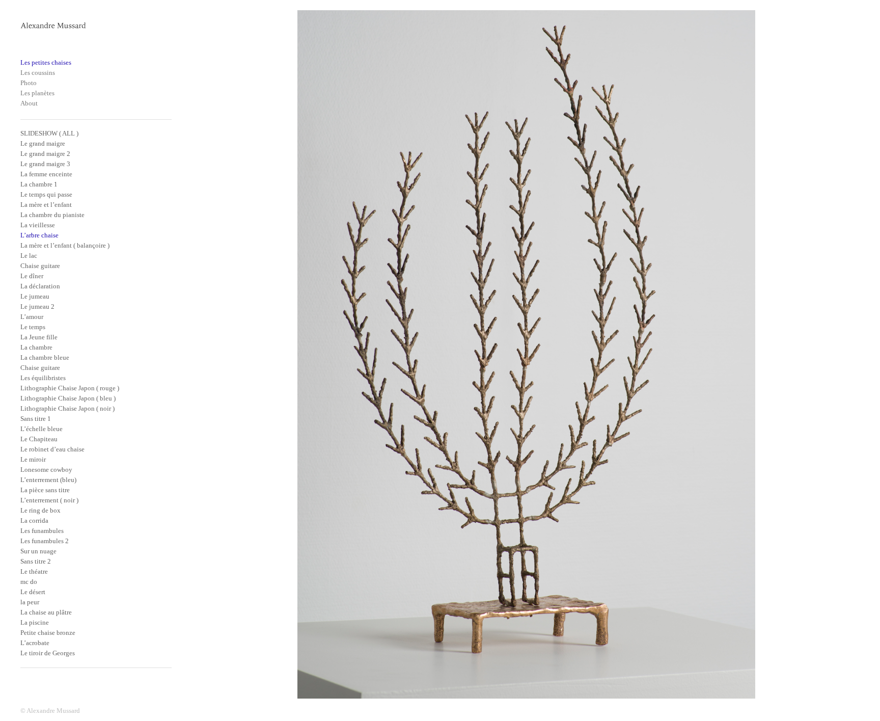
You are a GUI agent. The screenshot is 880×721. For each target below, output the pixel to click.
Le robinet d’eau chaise (52, 449)
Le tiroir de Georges (47, 653)
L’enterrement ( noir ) (49, 500)
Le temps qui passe (46, 194)
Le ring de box (40, 510)
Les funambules (42, 530)
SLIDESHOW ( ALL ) (49, 133)
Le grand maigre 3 (45, 164)
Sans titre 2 (35, 561)
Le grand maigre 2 (45, 153)
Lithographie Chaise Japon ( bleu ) (68, 398)
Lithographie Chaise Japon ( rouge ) (69, 388)
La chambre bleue (44, 357)
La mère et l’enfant (46, 204)
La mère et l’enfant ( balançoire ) (64, 245)
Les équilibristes (43, 378)
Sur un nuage (38, 551)
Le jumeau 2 (37, 306)
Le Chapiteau (39, 439)
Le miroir (33, 459)
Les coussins (37, 72)
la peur (29, 602)
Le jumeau (34, 296)
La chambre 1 (39, 184)
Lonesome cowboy (46, 469)
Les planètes (37, 93)
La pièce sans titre (45, 490)
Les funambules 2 (44, 541)
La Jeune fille (39, 337)
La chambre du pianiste (52, 214)
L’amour (31, 316)
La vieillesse (37, 225)
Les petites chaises (45, 62)
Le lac (28, 255)
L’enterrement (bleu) (48, 479)
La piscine (34, 622)
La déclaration (40, 286)
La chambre (36, 347)
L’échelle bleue (41, 428)
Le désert (32, 592)
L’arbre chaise (39, 235)
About (29, 103)
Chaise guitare (40, 265)
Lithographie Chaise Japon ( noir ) (67, 408)
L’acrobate (34, 642)
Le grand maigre (42, 143)
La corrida (34, 520)
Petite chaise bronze (47, 632)
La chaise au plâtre (46, 612)
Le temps (32, 327)
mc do (28, 581)
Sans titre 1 (35, 418)
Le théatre (34, 571)
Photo (28, 82)
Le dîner (31, 276)
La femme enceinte (46, 174)
